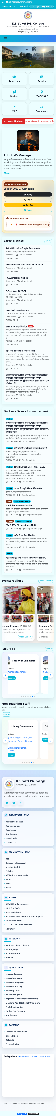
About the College (14, 821)
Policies (9, 871)
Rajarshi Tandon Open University (22, 998)
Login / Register (42, 6)
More (7, 173)
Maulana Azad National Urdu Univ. (23, 1003)
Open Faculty (18, 678)
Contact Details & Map (27, 1056)
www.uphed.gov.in (15, 982)
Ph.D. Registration (14, 1007)
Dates (29, 210)
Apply (29, 194)
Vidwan (9, 957)
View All (47, 240)
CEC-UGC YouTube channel (19, 924)
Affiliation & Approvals (17, 875)
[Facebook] (6, 802)
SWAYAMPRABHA (14, 920)
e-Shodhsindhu (13, 953)
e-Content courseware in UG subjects (24, 916)
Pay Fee (29, 205)
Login (29, 199)
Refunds (10, 1040)
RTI (7, 858)
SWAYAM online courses (17, 904)
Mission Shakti (13, 867)
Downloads (23, 6)
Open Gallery (17, 637)
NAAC (8, 879)
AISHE (8, 887)
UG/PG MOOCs (13, 908)
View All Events (46, 580)
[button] (21, 696)
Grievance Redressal (16, 863)
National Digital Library (17, 945)
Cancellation (12, 1036)
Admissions (11, 834)
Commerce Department (23, 671)
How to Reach (46, 1056)
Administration (13, 826)
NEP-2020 (10, 929)
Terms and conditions (16, 1031)
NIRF (15, 6)
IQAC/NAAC (7, 6)
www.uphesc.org (14, 986)
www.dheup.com (14, 978)
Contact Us (11, 842)
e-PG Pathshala (13, 912)
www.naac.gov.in (14, 994)
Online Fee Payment (16, 1011)
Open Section (17, 755)
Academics (11, 830)
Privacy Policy (12, 1044)
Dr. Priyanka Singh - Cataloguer (26, 737)
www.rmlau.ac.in (14, 974)
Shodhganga (12, 949)
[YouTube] (13, 802)
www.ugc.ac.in (13, 990)
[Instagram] (20, 802)
